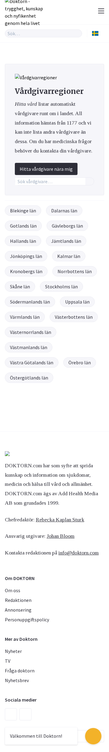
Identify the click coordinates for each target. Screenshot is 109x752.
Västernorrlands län (30, 332)
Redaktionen (18, 600)
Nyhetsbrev (17, 680)
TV (7, 661)
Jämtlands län (66, 241)
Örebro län (79, 362)
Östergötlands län (29, 378)
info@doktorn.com (78, 553)
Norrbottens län (75, 271)
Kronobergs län (26, 271)
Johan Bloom (60, 536)
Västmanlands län (28, 347)
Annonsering (18, 610)
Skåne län (20, 286)
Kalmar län (68, 256)
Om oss (12, 590)
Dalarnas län (64, 211)
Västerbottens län (74, 317)
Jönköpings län (26, 256)
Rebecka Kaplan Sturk (60, 520)
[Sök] (77, 33)
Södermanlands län (30, 302)
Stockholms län (61, 286)
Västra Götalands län (31, 362)
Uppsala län (77, 302)
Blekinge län (23, 211)
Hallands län (23, 241)
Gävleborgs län (67, 226)
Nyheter (13, 651)
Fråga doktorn (20, 671)
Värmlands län (25, 317)
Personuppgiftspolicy (27, 619)
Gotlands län (23, 226)
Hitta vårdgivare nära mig (46, 169)
